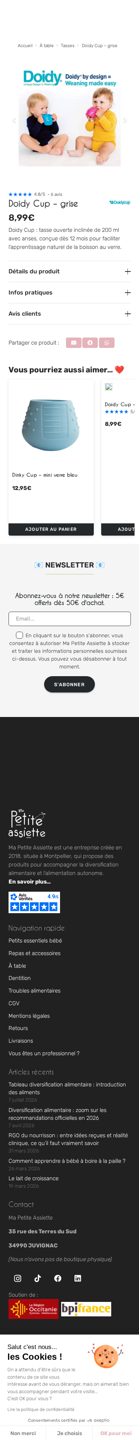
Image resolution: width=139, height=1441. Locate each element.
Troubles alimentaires (34, 990)
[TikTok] (38, 1278)
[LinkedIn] (78, 1278)
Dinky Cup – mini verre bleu (44, 474)
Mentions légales (29, 1016)
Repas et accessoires (34, 953)
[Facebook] (58, 1278)
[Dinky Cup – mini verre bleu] (51, 422)
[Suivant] (125, 120)
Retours (18, 1028)
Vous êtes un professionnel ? (44, 1053)
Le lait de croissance (34, 1178)
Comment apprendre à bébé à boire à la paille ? (67, 1161)
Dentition (20, 978)
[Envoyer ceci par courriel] (74, 343)
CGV (14, 1003)
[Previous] (14, 120)
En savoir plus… (30, 881)
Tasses (68, 45)
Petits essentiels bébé (35, 940)
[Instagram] (18, 1278)
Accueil (25, 45)
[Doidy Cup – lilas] (108, 387)
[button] (51, 529)
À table (47, 45)
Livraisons (21, 1040)
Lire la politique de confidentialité (41, 1409)
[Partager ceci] (90, 343)
